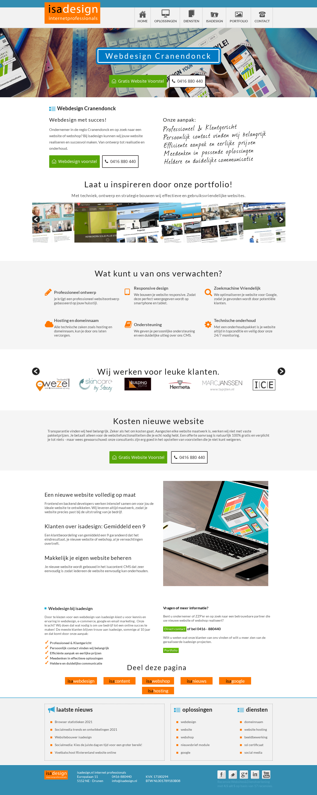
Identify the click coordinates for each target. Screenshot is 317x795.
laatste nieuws (74, 709)
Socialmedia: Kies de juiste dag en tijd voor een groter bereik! (98, 745)
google (235, 681)
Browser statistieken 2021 (73, 722)
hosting (158, 690)
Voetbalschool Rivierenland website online (85, 752)
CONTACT (262, 21)
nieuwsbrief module (195, 745)
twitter (233, 774)
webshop (158, 681)
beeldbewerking (255, 737)
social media (253, 752)
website (186, 729)
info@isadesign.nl (124, 781)
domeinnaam (253, 722)
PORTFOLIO (239, 21)
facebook (221, 774)
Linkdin (255, 774)
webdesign (81, 681)
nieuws (197, 681)
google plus (244, 774)
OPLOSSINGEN (165, 21)
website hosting (255, 729)
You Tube (266, 774)
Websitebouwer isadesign (73, 737)
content (119, 681)
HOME (143, 21)
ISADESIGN (214, 21)
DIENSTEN (191, 21)
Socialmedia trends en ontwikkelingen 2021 (86, 729)
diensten (257, 709)
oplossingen (197, 709)
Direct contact (174, 629)
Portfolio (171, 650)
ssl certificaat (253, 745)
